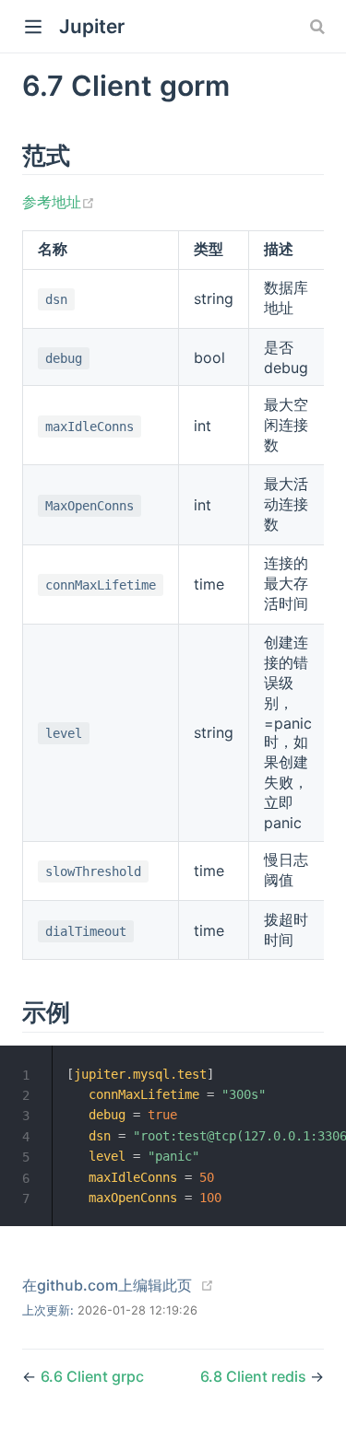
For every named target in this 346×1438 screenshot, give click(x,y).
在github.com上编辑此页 (107, 1285)
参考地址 (58, 202)
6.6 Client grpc (92, 1376)
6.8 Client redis (255, 1376)
